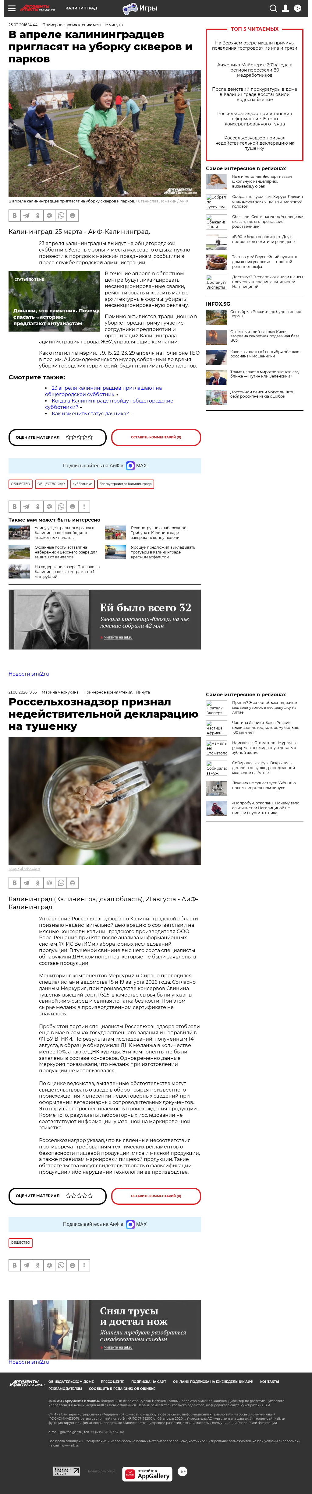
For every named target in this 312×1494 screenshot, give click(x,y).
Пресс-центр (112, 1382)
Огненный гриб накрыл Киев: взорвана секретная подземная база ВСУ (265, 336)
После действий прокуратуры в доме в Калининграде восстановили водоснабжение (254, 94)
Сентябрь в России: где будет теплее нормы (265, 314)
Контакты (269, 1382)
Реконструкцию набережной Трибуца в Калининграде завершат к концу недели (158, 533)
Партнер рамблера (101, 1471)
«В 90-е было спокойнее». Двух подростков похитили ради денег (264, 239)
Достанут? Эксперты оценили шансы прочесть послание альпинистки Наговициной (267, 282)
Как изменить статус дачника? (90, 414)
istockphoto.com (24, 868)
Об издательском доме (71, 1382)
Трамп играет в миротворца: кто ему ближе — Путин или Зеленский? (265, 374)
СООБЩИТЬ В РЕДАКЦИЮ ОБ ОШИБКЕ (122, 1389)
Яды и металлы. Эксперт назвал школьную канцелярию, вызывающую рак (262, 181)
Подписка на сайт (148, 1382)
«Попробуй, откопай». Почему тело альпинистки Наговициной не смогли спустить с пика (266, 808)
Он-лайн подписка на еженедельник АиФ (213, 1382)
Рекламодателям (65, 1389)
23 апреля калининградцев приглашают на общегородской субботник (103, 391)
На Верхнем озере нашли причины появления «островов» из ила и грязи (254, 45)
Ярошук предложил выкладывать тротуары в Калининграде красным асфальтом (163, 552)
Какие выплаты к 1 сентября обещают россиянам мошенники (265, 354)
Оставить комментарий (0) (156, 437)
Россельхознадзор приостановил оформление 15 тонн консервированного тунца (254, 119)
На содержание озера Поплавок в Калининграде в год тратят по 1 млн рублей (67, 571)
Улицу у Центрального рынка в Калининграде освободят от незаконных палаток (64, 533)
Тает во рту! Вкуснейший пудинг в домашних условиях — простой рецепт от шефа (264, 262)
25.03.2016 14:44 (23, 25)
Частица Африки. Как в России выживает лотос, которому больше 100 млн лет (265, 727)
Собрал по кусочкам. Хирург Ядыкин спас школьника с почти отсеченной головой (267, 201)
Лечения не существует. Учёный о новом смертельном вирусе (264, 785)
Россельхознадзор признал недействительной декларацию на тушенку (254, 143)
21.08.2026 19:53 (23, 692)
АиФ (183, 201)
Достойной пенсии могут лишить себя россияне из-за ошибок (262, 394)
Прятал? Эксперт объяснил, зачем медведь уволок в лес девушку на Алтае (264, 707)
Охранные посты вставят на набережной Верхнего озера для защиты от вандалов (66, 552)
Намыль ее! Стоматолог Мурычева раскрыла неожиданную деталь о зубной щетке (265, 747)
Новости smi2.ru (29, 674)
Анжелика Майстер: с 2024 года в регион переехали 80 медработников (254, 70)
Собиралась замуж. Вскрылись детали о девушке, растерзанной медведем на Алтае (263, 768)
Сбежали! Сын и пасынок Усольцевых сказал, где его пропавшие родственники (267, 221)
